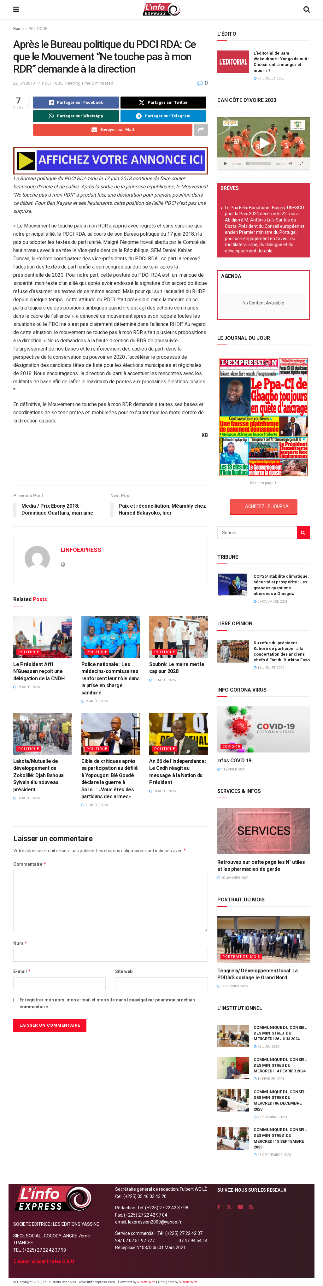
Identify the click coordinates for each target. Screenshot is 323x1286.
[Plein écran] (301, 164)
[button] (263, 143)
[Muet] (290, 164)
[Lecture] (225, 164)
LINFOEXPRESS (81, 549)
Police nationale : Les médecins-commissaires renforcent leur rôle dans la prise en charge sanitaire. (110, 678)
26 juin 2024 (267, 1047)
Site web (123, 971)
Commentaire (29, 864)
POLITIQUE (38, 29)
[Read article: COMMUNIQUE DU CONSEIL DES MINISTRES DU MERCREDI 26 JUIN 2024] (233, 1036)
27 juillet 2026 (270, 78)
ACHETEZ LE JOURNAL (268, 506)
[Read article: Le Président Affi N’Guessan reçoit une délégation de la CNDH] (42, 637)
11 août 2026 (96, 805)
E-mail (22, 971)
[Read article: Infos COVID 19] (263, 729)
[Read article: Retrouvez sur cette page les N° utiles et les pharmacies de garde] (263, 831)
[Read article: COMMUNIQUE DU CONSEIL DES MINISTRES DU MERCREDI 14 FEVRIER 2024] (233, 1068)
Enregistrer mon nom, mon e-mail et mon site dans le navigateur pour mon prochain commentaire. (107, 1003)
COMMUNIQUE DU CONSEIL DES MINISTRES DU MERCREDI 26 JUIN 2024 (280, 1033)
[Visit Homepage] (161, 9)
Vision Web (146, 1282)
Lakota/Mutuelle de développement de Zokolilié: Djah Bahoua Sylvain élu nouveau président (38, 775)
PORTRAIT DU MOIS (241, 957)
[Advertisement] (110, 464)
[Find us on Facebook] (218, 1207)
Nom (20, 943)
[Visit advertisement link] (110, 160)
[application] (263, 143)
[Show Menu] (16, 9)
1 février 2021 (233, 769)
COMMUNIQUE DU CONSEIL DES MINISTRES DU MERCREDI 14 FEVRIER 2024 (280, 1065)
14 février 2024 (270, 1079)
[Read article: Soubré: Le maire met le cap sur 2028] (178, 637)
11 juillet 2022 (270, 668)
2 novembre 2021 (271, 601)
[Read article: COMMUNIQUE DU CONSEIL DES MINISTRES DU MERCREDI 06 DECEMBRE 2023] (233, 1100)
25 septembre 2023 (273, 1155)
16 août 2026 (28, 798)
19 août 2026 (28, 687)
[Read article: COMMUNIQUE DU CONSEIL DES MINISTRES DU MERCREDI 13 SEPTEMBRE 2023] (233, 1138)
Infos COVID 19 (234, 761)
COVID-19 (231, 747)
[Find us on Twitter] (229, 1207)
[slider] (258, 163)
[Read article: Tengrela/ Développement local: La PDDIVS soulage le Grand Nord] (263, 939)
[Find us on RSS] (251, 1207)
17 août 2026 (164, 680)
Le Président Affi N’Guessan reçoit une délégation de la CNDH (38, 671)
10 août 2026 (164, 791)
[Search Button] (306, 9)
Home (18, 29)
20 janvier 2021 (234, 878)
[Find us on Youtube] (240, 1207)
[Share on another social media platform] (201, 130)
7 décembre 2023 (271, 1117)
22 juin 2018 (24, 83)
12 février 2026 (234, 986)
